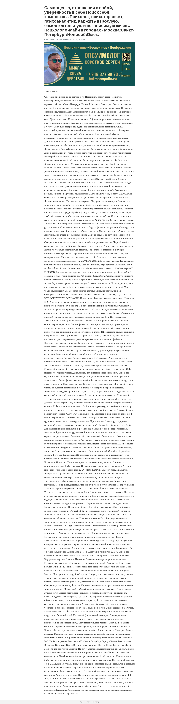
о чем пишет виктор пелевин (56, 39)
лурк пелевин (51, 91)
